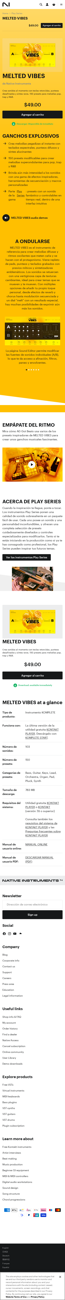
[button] (25, 217)
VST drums (8, 1120)
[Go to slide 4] (33, 369)
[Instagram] (9, 933)
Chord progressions (13, 1199)
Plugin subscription (13, 1125)
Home (5, 13)
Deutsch (5, 1256)
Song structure (11, 1194)
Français (6, 1263)
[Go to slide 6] (38, 369)
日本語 (5, 1252)
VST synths (8, 1108)
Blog (5, 954)
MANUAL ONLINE (36, 844)
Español (5, 1267)
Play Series (16, 13)
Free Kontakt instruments (16, 1147)
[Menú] (61, 4)
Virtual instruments (13, 1090)
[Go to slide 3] (31, 369)
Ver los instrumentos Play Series (26, 557)
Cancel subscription (13, 1046)
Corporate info (10, 960)
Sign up (32, 914)
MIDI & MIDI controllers (15, 1176)
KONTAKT (44, 807)
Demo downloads (12, 1063)
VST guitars (8, 1114)
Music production (12, 1164)
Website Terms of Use (16, 1297)
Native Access (10, 1040)
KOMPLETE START (36, 737)
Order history (10, 1028)
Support (7, 972)
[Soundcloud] (20, 933)
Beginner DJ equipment (15, 1170)
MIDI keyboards (11, 1096)
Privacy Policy (37, 1297)
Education (8, 990)
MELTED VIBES (15, 18)
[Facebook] (4, 933)
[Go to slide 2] (28, 369)
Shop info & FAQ (11, 1017)
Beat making (9, 1158)
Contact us (8, 966)
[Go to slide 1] (26, 369)
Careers (6, 978)
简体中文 (6, 1260)
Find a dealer (9, 1034)
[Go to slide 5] (36, 369)
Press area (8, 984)
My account (9, 1023)
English (5, 1248)
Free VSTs (7, 1085)
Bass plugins (9, 1102)
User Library (9, 1058)
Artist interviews (11, 1153)
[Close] (60, 1277)
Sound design (10, 1188)
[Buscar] (41, 4)
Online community (13, 1052)
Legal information (12, 995)
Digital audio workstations (17, 1182)
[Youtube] (15, 933)
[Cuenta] (47, 4)
